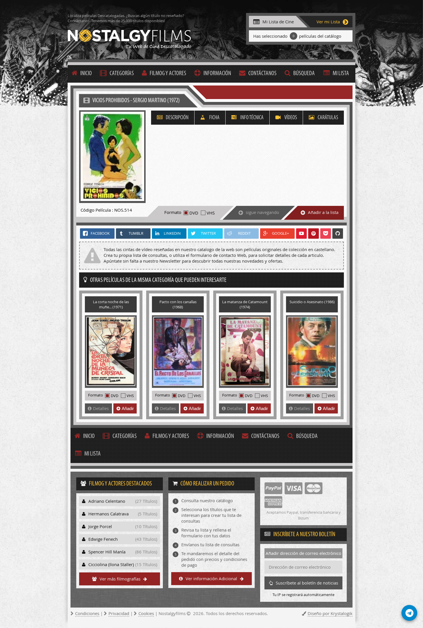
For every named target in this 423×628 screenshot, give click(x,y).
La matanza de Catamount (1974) (245, 304)
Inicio (86, 73)
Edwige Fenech (122, 539)
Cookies (146, 613)
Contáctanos (262, 73)
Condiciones (87, 613)
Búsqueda (304, 73)
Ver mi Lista (328, 21)
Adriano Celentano (122, 501)
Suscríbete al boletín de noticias (307, 583)
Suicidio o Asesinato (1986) (312, 301)
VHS (211, 213)
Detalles (101, 408)
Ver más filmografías (120, 579)
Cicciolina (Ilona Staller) (122, 564)
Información (217, 73)
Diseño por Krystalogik (330, 613)
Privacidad (118, 613)
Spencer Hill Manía (122, 552)
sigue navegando (262, 212)
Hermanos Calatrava (122, 514)
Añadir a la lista (323, 212)
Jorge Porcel (122, 526)
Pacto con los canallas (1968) (178, 304)
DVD (193, 213)
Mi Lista (341, 73)
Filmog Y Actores (168, 73)
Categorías (122, 73)
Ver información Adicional (211, 578)
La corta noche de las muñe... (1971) (111, 304)
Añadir (128, 408)
